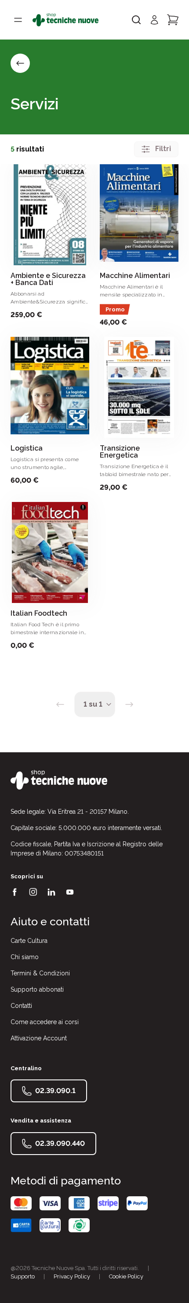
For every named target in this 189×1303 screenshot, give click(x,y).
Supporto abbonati (37, 989)
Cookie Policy (126, 1276)
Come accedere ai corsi (45, 1021)
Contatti (21, 1005)
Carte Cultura (29, 940)
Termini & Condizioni (40, 973)
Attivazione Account (39, 1038)
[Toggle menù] (18, 20)
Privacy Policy (72, 1276)
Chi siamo (25, 956)
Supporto (23, 1276)
